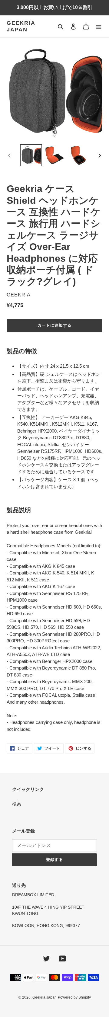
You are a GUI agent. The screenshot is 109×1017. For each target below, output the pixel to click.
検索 (16, 803)
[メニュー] (98, 26)
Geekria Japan (21, 26)
